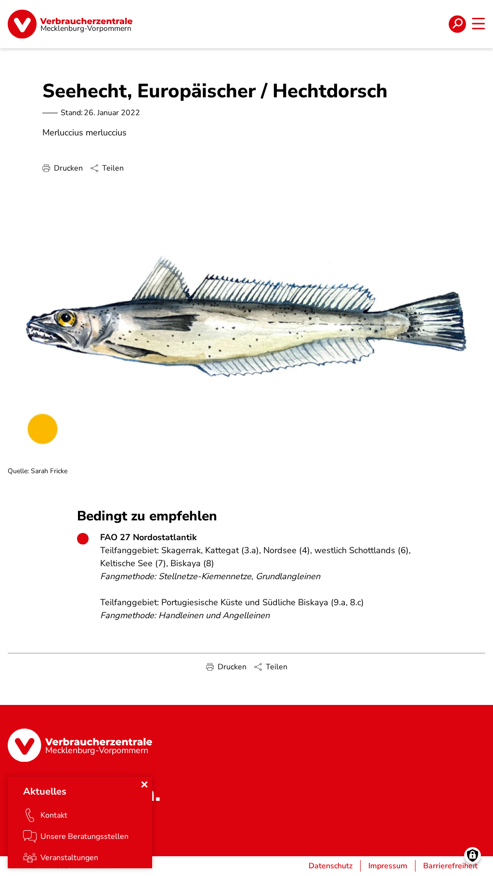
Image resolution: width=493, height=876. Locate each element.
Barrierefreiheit (450, 866)
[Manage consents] (472, 855)
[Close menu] (144, 784)
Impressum (387, 866)
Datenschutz (330, 866)
